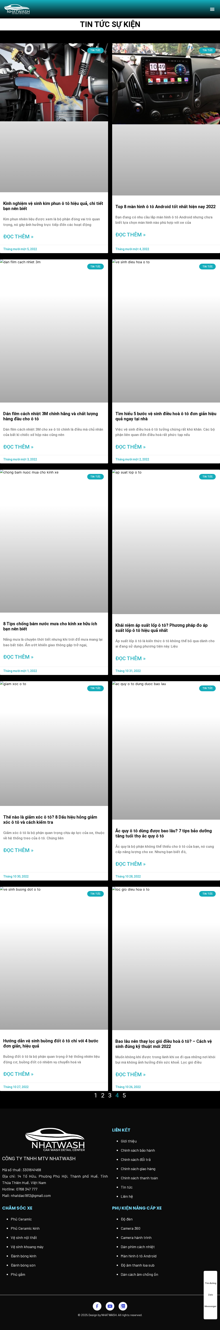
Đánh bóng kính (23, 1255)
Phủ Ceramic (21, 1219)
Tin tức (127, 1187)
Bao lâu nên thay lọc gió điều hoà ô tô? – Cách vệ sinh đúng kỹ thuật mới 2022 (163, 1044)
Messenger (210, 1306)
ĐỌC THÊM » (18, 237)
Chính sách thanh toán (139, 1177)
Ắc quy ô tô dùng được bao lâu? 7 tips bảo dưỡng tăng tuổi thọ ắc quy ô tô (163, 833)
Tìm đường (210, 1283)
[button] (212, 9)
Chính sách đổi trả (136, 1159)
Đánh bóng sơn (23, 1265)
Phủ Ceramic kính (25, 1228)
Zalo (210, 1294)
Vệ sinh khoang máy (27, 1246)
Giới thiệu (129, 1141)
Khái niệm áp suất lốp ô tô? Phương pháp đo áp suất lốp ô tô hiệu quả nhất (161, 628)
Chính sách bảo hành (138, 1150)
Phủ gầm (18, 1274)
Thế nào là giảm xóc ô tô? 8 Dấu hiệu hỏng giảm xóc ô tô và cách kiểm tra (50, 820)
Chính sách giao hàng (138, 1168)
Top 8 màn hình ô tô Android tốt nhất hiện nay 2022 (165, 206)
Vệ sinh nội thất (24, 1237)
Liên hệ (127, 1196)
